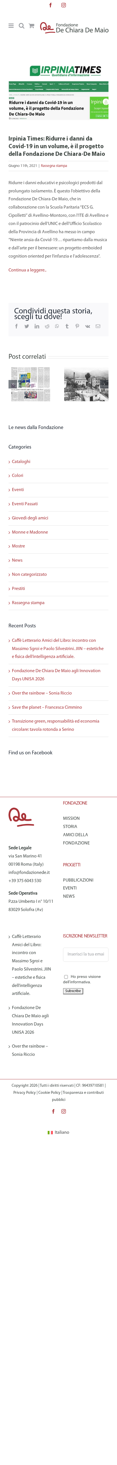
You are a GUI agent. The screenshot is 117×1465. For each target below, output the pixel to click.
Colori (17, 476)
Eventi (18, 490)
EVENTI (70, 888)
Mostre (18, 546)
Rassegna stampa (54, 166)
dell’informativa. (77, 982)
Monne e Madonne (30, 532)
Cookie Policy (49, 1093)
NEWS (69, 896)
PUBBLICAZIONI (78, 880)
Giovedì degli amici (30, 518)
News (17, 560)
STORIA (70, 827)
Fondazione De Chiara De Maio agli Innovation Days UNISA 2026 (30, 1020)
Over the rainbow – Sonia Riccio (42, 693)
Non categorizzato (29, 574)
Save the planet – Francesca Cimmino (47, 707)
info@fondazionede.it (29, 872)
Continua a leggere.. (27, 270)
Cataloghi (21, 462)
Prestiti (18, 589)
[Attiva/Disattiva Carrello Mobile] (31, 26)
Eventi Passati (25, 504)
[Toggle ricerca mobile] (21, 26)
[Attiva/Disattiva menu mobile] (11, 26)
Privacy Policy (24, 1093)
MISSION (71, 818)
